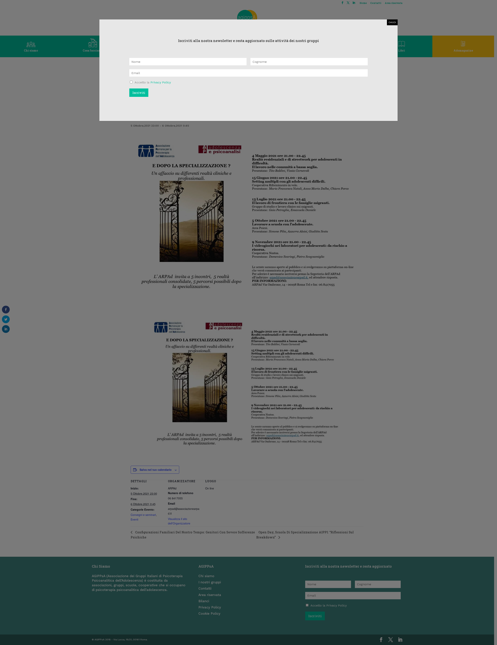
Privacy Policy (160, 82)
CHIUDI (392, 22)
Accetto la (153, 82)
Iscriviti (138, 93)
